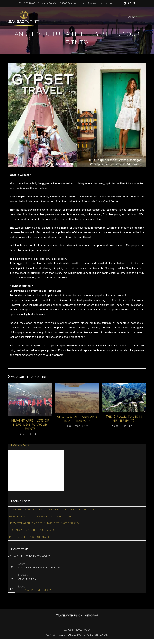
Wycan (104, 635)
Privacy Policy (82, 630)
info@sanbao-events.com (34, 590)
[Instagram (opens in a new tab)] (129, 3)
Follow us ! (20, 445)
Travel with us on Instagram (77, 615)
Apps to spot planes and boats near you (77, 419)
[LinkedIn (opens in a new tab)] (133, 3)
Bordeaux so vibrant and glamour (31, 530)
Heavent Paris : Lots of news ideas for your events (30, 425)
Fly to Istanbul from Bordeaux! (28, 537)
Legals (67, 630)
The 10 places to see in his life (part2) (124, 418)
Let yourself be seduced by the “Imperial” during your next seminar (51, 509)
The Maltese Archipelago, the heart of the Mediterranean (45, 523)
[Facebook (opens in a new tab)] (124, 3)
